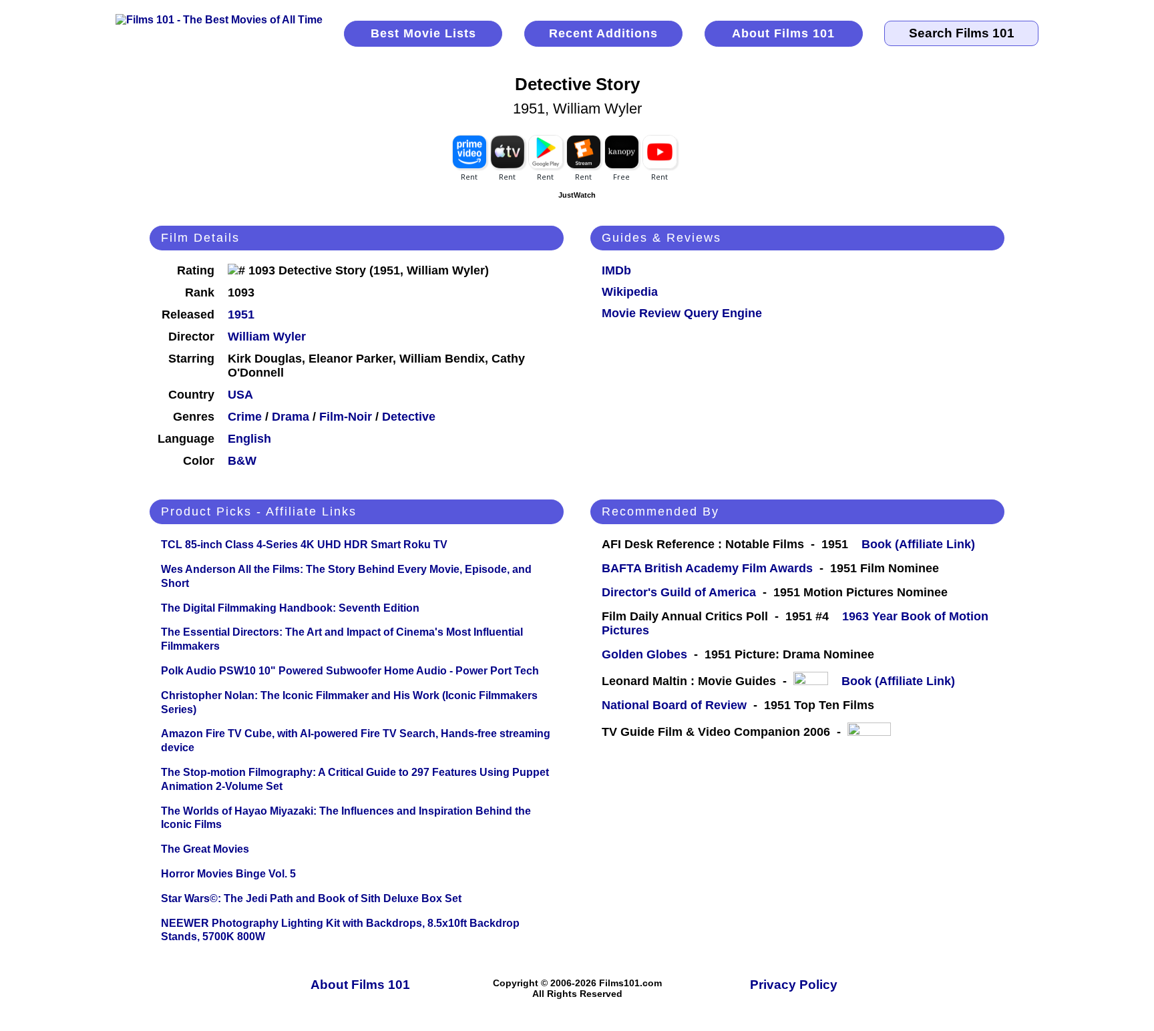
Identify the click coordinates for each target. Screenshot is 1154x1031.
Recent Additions (603, 33)
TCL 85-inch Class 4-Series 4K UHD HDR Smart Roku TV (304, 544)
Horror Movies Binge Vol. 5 (228, 873)
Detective (408, 416)
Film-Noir (345, 416)
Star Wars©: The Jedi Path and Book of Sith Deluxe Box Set (311, 898)
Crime (245, 416)
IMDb (616, 270)
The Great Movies (205, 849)
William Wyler (267, 336)
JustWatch (577, 195)
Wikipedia (630, 291)
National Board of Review (674, 705)
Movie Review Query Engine (682, 313)
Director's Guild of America (679, 592)
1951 (241, 314)
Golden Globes (644, 654)
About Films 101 (783, 33)
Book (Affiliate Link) (918, 544)
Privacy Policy (793, 985)
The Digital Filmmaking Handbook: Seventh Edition (290, 608)
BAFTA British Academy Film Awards (707, 568)
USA (240, 394)
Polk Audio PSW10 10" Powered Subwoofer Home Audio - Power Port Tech (350, 670)
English (249, 438)
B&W (242, 460)
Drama (290, 416)
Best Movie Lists (423, 33)
